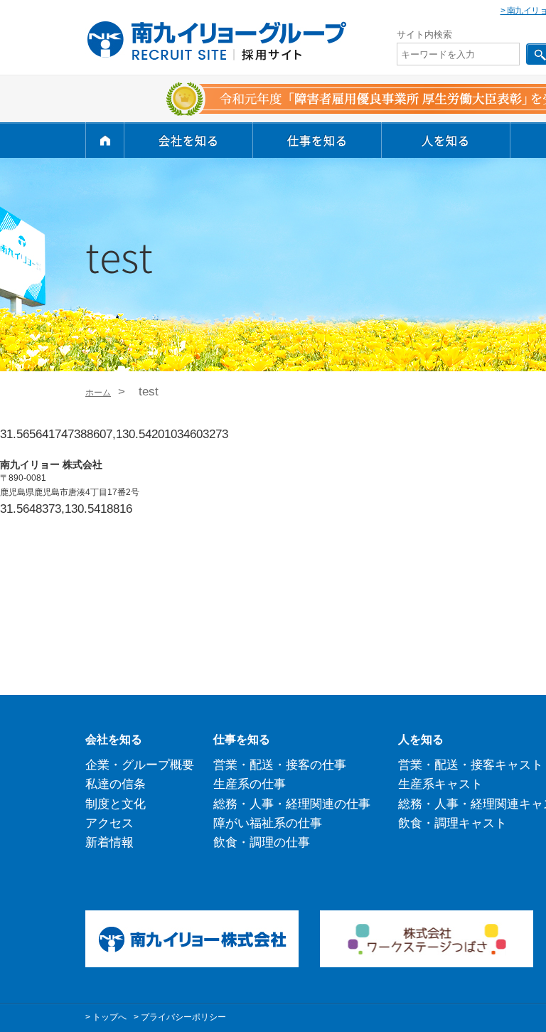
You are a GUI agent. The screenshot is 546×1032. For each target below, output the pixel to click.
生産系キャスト (440, 784)
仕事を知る (317, 140)
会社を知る (189, 140)
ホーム (98, 393)
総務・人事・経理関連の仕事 (291, 804)
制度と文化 (115, 804)
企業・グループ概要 (139, 765)
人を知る (446, 140)
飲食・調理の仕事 (261, 842)
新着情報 (109, 842)
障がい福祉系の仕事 (267, 823)
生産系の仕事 (249, 784)
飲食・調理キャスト (452, 823)
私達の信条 (115, 784)
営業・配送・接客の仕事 (279, 765)
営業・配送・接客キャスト (470, 765)
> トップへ (106, 1017)
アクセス (109, 823)
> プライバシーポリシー (180, 1017)
